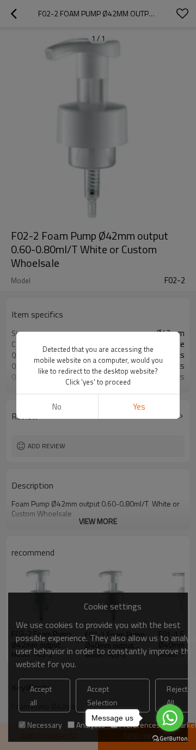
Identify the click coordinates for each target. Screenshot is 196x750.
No (57, 406)
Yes (139, 406)
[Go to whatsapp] (169, 717)
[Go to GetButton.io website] (169, 738)
